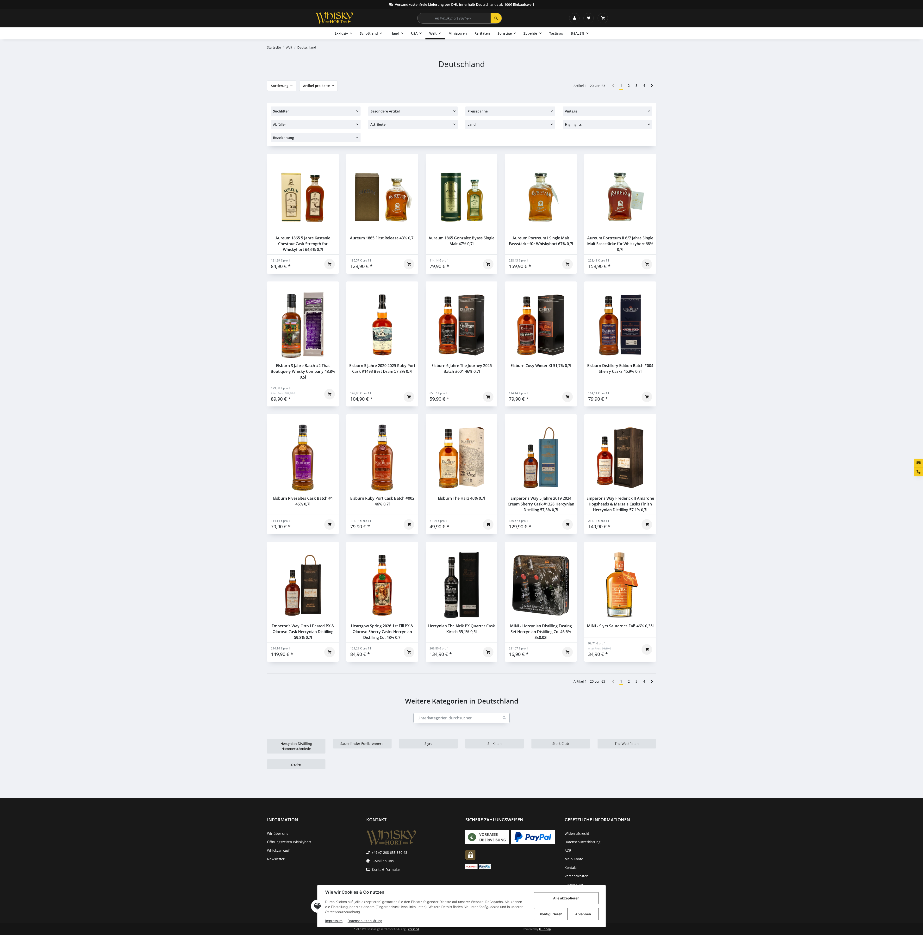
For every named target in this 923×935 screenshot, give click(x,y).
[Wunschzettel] (588, 18)
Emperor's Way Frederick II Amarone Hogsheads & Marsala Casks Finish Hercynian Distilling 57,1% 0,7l (620, 504)
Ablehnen (583, 914)
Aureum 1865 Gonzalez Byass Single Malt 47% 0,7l (461, 240)
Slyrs (428, 743)
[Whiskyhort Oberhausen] (334, 18)
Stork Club (560, 743)
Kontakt (571, 867)
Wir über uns (277, 833)
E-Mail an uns (383, 861)
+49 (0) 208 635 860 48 (389, 852)
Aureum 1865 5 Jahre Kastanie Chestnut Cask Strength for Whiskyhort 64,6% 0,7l (302, 243)
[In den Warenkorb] (329, 264)
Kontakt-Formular (386, 869)
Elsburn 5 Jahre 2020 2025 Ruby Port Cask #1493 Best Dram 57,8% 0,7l (382, 368)
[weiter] (652, 85)
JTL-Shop (545, 929)
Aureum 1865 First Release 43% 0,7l (382, 238)
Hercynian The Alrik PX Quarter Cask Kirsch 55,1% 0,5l (461, 628)
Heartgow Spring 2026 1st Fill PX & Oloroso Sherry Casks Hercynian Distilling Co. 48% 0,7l (382, 631)
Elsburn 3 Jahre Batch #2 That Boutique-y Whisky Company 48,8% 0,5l (303, 371)
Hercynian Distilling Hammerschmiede (296, 746)
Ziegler (296, 764)
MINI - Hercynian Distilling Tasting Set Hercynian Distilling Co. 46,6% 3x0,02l (541, 631)
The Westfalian (627, 743)
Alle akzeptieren (566, 898)
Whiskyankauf (278, 850)
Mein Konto (574, 859)
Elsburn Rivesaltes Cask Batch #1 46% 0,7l (303, 501)
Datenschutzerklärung (365, 921)
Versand (413, 929)
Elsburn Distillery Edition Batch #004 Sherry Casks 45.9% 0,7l (620, 368)
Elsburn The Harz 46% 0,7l (461, 498)
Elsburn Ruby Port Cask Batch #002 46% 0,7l (382, 501)
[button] (574, 18)
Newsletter (276, 859)
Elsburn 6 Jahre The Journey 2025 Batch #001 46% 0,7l (461, 368)
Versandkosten (576, 876)
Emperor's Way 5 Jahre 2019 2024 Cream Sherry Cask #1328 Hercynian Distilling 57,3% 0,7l (541, 504)
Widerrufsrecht (577, 833)
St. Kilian (494, 743)
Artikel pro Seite (316, 85)
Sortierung (279, 85)
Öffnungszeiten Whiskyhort (289, 842)
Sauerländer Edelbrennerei (362, 743)
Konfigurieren (551, 914)
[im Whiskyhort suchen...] (496, 18)
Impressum (334, 921)
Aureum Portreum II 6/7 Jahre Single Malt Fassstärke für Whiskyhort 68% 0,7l (620, 243)
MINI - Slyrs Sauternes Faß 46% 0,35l (620, 626)
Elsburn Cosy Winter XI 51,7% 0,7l (541, 365)
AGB (568, 850)
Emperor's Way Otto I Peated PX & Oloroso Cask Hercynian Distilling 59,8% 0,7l (303, 631)
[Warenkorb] (603, 18)
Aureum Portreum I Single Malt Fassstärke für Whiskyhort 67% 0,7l (541, 240)
